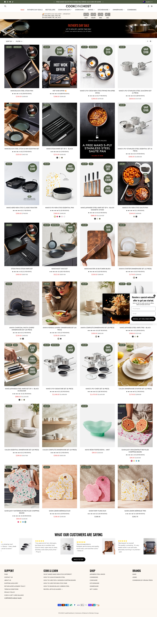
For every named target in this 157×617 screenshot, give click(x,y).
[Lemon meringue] (134, 461)
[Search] (5, 6)
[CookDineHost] (78, 6)
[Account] (148, 6)
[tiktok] (13, 2)
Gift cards (93, 589)
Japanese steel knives (97, 574)
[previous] (54, 1)
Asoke (134, 577)
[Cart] (152, 6)
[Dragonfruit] (57, 217)
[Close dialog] (154, 295)
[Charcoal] (136, 278)
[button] (147, 41)
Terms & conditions (11, 589)
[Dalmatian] (60, 217)
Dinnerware (94, 586)
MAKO (134, 574)
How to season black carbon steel (56, 586)
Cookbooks (94, 577)
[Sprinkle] (64, 217)
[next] (103, 1)
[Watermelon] (139, 461)
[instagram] (8, 2)
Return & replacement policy (14, 586)
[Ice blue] (136, 461)
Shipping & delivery (11, 583)
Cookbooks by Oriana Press (142, 580)
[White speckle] (134, 217)
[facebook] (5, 2)
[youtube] (10, 2)
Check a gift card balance (14, 595)
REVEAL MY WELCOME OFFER (143, 319)
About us (7, 580)
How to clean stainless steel (54, 577)
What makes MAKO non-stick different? (58, 574)
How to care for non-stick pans (55, 583)
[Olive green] (62, 158)
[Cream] (60, 158)
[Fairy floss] (62, 217)
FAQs (6, 574)
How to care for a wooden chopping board (60, 580)
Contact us (8, 577)
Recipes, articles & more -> (53, 589)
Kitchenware (94, 583)
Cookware (93, 580)
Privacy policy (9, 592)
